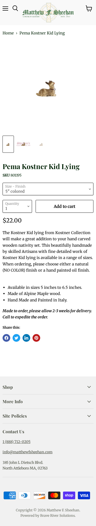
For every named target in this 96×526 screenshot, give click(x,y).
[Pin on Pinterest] (36, 338)
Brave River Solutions (57, 515)
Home (8, 33)
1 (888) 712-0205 (16, 441)
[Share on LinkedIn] (26, 338)
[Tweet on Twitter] (16, 338)
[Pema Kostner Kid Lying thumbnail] (8, 144)
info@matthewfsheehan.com (27, 452)
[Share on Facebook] (6, 338)
